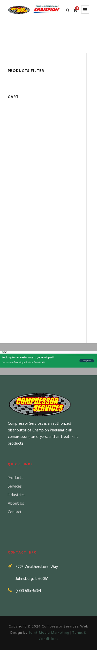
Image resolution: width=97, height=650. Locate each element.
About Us (16, 503)
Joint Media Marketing (49, 633)
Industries (16, 495)
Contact (15, 512)
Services (15, 486)
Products (15, 478)
